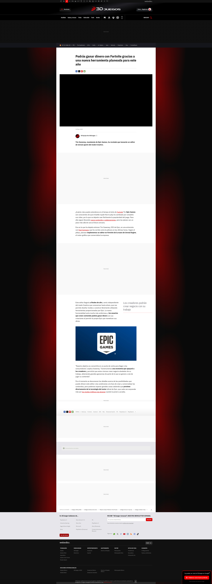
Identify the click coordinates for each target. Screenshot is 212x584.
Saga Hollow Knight (65, 526)
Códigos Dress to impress (126, 509)
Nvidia (93, 45)
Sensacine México (91, 570)
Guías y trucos (72, 17)
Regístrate (145, 9)
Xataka (62, 550)
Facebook (77, 71)
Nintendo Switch (110, 412)
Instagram (127, 533)
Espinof (89, 553)
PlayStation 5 (63, 520)
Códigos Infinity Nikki (76, 509)
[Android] (122, 17)
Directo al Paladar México (105, 571)
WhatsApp (114, 533)
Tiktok (137, 533)
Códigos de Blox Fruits (140, 509)
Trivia (79, 17)
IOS (100, 412)
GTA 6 (88, 45)
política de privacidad (128, 523)
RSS (131, 533)
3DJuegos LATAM (78, 570)
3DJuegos (106, 9)
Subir (147, 543)
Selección (86, 17)
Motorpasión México (119, 570)
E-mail (84, 71)
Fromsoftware (133, 45)
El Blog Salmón (145, 550)
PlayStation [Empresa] (81, 529)
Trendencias (131, 550)
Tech (92, 17)
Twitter (79, 71)
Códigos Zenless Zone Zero (90, 509)
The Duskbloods (81, 45)
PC (117, 412)
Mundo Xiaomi (63, 560)
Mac (104, 412)
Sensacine (89, 550)
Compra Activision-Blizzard (97, 530)
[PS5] (109, 17)
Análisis (63, 17)
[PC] (105, 17)
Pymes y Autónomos (146, 553)
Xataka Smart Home (65, 557)
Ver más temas (64, 535)
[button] (89, 136)
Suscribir (149, 519)
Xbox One (78, 523)
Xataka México (63, 570)
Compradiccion (131, 555)
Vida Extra (76, 553)
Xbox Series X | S (80, 520)
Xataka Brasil (63, 572)
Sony (61, 529)
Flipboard (82, 71)
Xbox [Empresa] (96, 526)
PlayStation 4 (122, 412)
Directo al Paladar (105, 550)
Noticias (84, 412)
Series (98, 17)
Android (95, 412)
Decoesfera (130, 553)
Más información (108, 582)
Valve (107, 45)
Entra (139, 9)
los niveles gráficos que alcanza (93, 392)
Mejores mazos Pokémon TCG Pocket (109, 509)
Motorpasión (117, 550)
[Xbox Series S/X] (113, 17)
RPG (74, 45)
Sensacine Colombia (92, 572)
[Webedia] (65, 542)
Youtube (124, 533)
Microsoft (78, 526)
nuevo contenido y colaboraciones (103, 220)
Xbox (127, 45)
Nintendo (113, 45)
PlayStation (120, 45)
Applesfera (62, 555)
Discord (134, 533)
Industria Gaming (64, 523)
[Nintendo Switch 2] (117, 17)
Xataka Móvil (63, 553)
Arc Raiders (100, 45)
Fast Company (84, 230)
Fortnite (120, 212)
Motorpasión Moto (118, 553)
